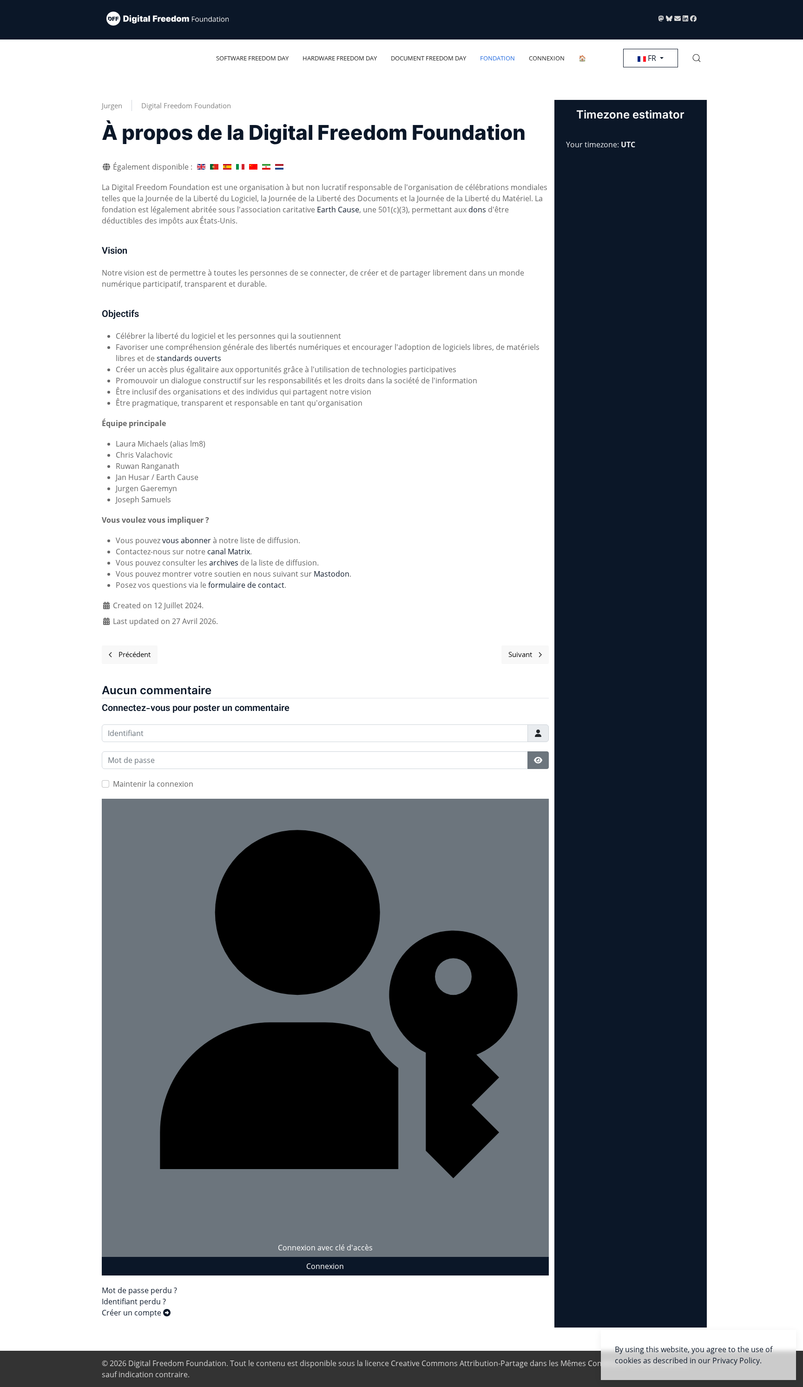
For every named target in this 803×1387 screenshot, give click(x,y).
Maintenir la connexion (153, 784)
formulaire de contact (246, 585)
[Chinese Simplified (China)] (253, 167)
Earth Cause (338, 209)
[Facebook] (693, 18)
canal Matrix (228, 551)
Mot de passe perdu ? (139, 1290)
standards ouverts (189, 358)
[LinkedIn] (686, 18)
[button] (696, 58)
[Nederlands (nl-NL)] (279, 167)
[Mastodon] (662, 18)
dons (477, 209)
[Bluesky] (670, 18)
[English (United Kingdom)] (201, 167)
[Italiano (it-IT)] (240, 167)
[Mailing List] (678, 18)
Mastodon (331, 574)
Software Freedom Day (252, 58)
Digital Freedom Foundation (186, 105)
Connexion (547, 58)
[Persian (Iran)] (266, 167)
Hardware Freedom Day (340, 58)
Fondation (497, 58)
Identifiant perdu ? (134, 1301)
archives (223, 563)
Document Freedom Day (428, 58)
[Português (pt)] (214, 167)
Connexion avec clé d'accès (325, 1247)
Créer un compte (132, 1313)
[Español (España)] (227, 167)
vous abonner (186, 540)
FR (652, 58)
